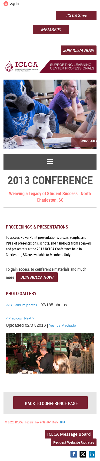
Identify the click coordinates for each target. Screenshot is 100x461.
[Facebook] (73, 454)
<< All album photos (21, 305)
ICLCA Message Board (69, 434)
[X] (83, 454)
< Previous (14, 318)
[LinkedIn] (92, 454)
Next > (29, 318)
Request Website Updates (73, 442)
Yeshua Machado (62, 325)
